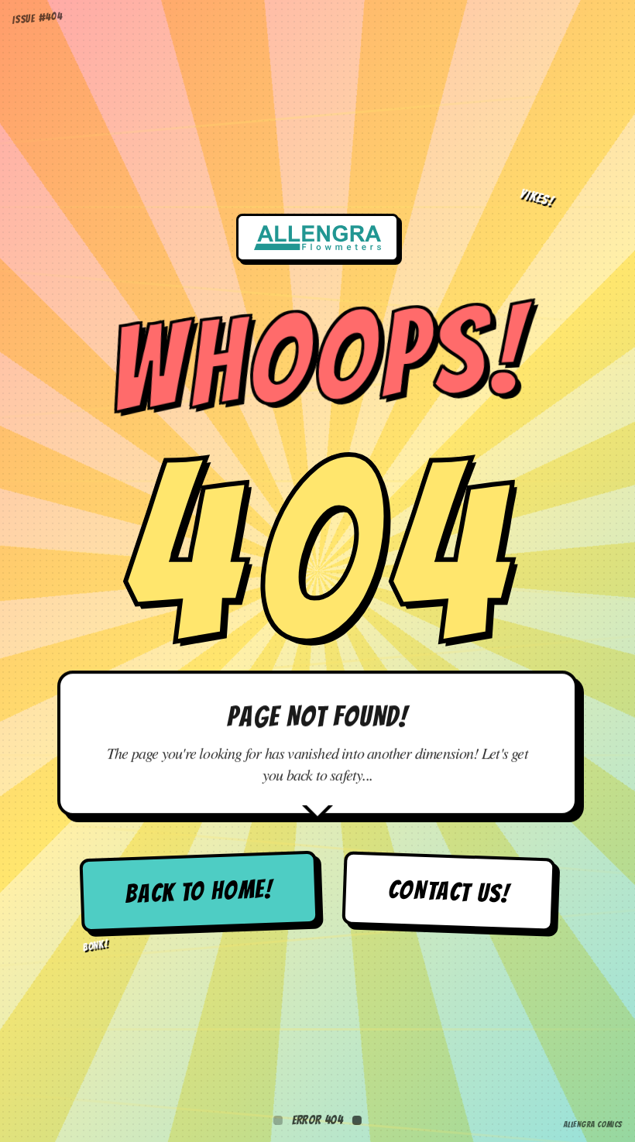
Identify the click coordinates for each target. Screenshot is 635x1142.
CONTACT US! (448, 891)
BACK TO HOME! (199, 892)
